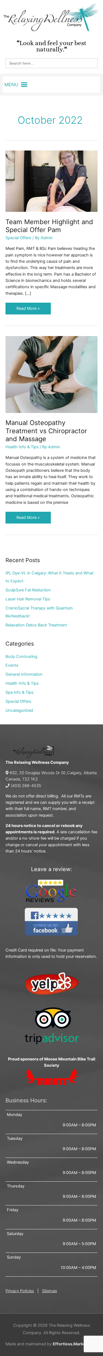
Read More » (28, 307)
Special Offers (18, 237)
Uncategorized (19, 710)
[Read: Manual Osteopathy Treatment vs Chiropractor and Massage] (51, 374)
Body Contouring (21, 656)
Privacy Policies (19, 1290)
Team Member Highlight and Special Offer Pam (49, 226)
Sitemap (49, 1290)
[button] (11, 84)
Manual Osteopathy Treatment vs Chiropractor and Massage (46, 431)
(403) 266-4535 (25, 785)
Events (11, 665)
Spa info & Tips (19, 692)
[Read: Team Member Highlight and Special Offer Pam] (51, 180)
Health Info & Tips (22, 446)
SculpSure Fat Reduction (28, 590)
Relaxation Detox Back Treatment (36, 625)
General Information (24, 674)
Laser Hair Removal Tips (27, 599)
